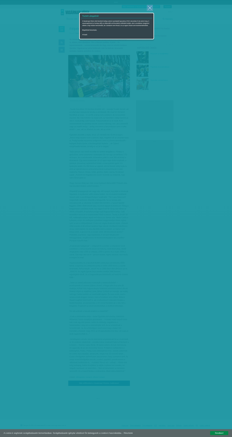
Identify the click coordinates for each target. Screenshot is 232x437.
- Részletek (127, 433)
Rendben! (219, 433)
